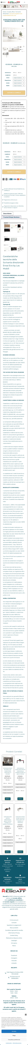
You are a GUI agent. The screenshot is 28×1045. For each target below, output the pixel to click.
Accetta (14, 1031)
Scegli (8, 798)
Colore (7, 77)
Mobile (7, 85)
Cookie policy (9, 1043)
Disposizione (8, 80)
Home (4, 12)
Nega (14, 1035)
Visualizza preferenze (14, 1039)
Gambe (7, 83)
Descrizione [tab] (7, 213)
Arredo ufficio (11, 12)
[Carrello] (24, 2)
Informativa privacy (17, 1043)
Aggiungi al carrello (14, 92)
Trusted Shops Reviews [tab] (11, 217)
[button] (26, 1014)
